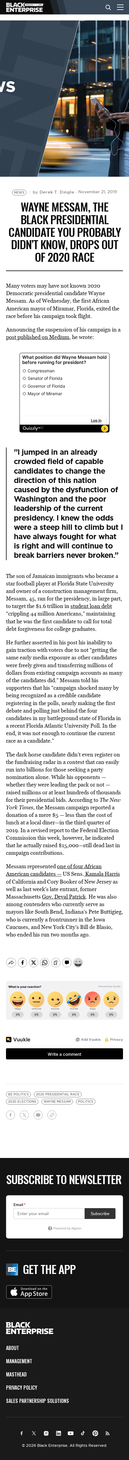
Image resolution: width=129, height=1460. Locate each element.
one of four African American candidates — (54, 870)
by (53, 192)
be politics (18, 1094)
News (19, 192)
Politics (85, 1102)
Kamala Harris (102, 874)
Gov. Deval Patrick (64, 896)
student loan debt (91, 606)
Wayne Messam (57, 1102)
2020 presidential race (58, 1094)
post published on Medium (37, 337)
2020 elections (22, 1102)
